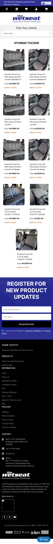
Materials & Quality (9, 381)
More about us (7, 496)
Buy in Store (7, 396)
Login (4, 373)
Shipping (5, 412)
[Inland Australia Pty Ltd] (26, 18)
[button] (7, 9)
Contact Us (10, 453)
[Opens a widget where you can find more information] (44, 540)
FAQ (3, 388)
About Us (5, 377)
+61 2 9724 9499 (13, 449)
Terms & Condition (9, 427)
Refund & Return (8, 416)
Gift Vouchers (7, 365)
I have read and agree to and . (26, 332)
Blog (3, 404)
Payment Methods (9, 392)
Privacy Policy (7, 420)
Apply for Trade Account (11, 400)
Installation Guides (9, 385)
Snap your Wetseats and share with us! (17, 350)
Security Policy (8, 423)
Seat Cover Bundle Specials (13, 361)
